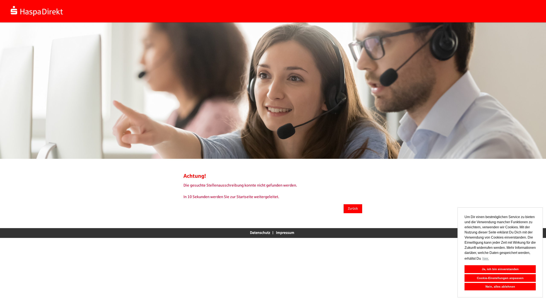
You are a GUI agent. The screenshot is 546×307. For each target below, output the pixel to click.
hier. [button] (485, 258)
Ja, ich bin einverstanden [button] (500, 269)
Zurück (353, 208)
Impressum (285, 233)
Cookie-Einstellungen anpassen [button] (500, 278)
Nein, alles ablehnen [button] (500, 286)
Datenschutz (260, 233)
